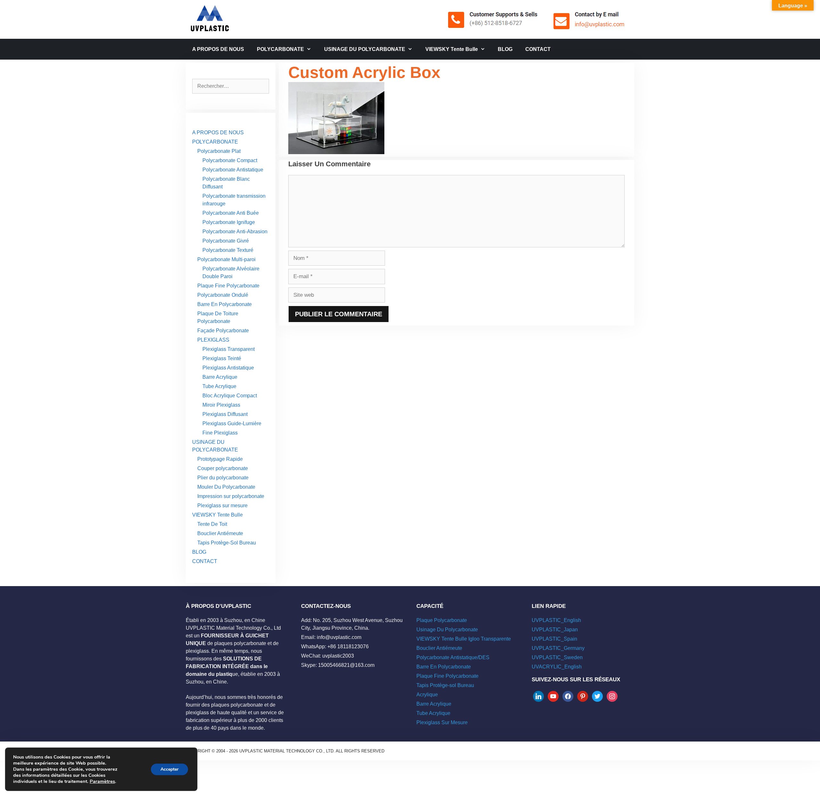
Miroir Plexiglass (221, 405)
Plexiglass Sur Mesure (442, 722)
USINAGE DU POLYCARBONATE (364, 49)
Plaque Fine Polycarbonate (228, 285)
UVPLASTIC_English (556, 620)
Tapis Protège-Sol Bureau (226, 542)
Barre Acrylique (219, 377)
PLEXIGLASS (213, 340)
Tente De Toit (212, 524)
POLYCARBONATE (280, 49)
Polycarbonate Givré (225, 241)
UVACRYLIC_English (557, 666)
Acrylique (427, 694)
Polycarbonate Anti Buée (230, 213)
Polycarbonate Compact (229, 160)
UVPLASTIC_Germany (558, 648)
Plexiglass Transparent (228, 349)
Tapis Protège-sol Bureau (445, 685)
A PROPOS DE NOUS (218, 49)
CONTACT (538, 49)
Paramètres (102, 781)
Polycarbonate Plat (219, 151)
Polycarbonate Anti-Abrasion (234, 231)
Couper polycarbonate (222, 468)
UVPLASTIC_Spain (554, 639)
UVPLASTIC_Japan (555, 629)
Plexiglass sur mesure (222, 505)
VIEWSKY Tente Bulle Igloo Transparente (463, 639)
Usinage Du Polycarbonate (447, 629)
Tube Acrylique (219, 386)
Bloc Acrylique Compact (229, 395)
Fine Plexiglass (220, 432)
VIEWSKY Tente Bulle (451, 49)
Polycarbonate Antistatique (232, 169)
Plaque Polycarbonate (441, 620)
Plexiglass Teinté (221, 358)
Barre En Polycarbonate (224, 304)
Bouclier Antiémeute (220, 533)
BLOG (505, 49)
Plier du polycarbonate (223, 477)
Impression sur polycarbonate (230, 496)
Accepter (169, 769)
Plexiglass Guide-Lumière (231, 423)
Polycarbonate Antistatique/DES (452, 657)
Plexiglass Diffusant (225, 414)
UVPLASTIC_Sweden (557, 657)
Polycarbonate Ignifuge (228, 222)
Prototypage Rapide (220, 459)
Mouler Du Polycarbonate (226, 487)
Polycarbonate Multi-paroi (226, 259)
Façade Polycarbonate (223, 330)
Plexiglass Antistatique (228, 367)
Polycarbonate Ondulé (222, 295)
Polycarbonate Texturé (227, 250)
